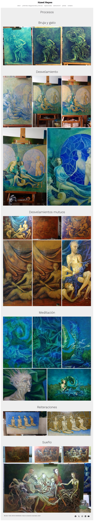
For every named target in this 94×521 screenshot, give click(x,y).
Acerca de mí (57, 5)
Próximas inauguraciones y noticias (33, 5)
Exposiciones (48, 5)
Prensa (64, 5)
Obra (18, 5)
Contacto (70, 5)
